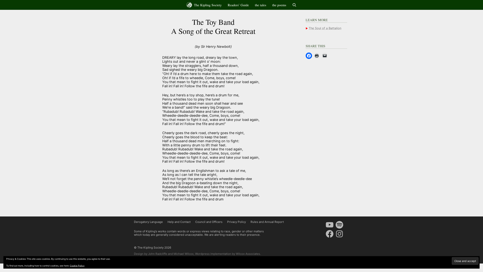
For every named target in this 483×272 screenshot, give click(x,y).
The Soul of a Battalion (325, 28)
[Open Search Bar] (294, 5)
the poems (279, 5)
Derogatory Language (148, 222)
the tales (260, 5)
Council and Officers (208, 222)
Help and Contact (179, 222)
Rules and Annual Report (267, 222)
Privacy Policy (236, 222)
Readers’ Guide (238, 5)
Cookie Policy (77, 265)
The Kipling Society (207, 5)
